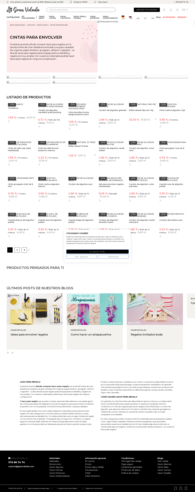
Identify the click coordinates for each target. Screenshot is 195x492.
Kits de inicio (55, 464)
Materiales (54, 461)
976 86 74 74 (181, 2)
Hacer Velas (162, 467)
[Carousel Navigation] (101, 352)
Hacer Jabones (56, 467)
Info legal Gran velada (131, 461)
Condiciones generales (131, 467)
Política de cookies (129, 473)
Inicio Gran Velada (17, 25)
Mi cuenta (89, 461)
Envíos (88, 464)
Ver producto (22, 133)
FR (152, 18)
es (184, 10)
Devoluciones (91, 470)
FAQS (87, 473)
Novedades (168, 17)
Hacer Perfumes (57, 473)
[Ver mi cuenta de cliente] (171, 10)
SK (131, 18)
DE (123, 18)
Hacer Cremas (56, 470)
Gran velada (162, 461)
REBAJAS (181, 17)
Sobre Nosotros (92, 476)
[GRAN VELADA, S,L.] (26, 9)
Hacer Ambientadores (59, 476)
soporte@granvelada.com (21, 466)
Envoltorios (42, 25)
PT (145, 18)
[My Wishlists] (164, 10)
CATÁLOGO (31, 25)
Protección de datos (130, 470)
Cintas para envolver (59, 25)
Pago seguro (127, 464)
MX (138, 18)
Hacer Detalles (164, 473)
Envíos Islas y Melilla (94, 467)
